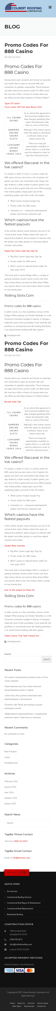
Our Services (12, 891)
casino (7, 757)
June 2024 (9, 792)
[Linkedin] (24, 872)
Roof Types (17, 1006)
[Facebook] (20, 872)
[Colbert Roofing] (23, 7)
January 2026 (10, 787)
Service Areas (42, 1003)
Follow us (11, 872)
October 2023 (10, 798)
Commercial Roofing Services (19, 897)
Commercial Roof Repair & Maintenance (23, 903)
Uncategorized (11, 762)
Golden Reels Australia (14, 545)
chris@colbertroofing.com (21, 944)
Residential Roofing (15, 914)
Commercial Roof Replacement (20, 908)
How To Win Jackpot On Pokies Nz (19, 590)
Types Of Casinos (12, 103)
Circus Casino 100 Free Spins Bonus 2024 (23, 107)
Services (31, 1003)
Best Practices (10, 751)
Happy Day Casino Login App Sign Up (21, 250)
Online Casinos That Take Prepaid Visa (21, 635)
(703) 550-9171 (16, 939)
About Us (21, 1003)
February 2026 (11, 781)
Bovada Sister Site (12, 401)
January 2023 (10, 803)
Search (7, 654)
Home (12, 1003)
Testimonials (29, 1006)
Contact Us (41, 1006)
